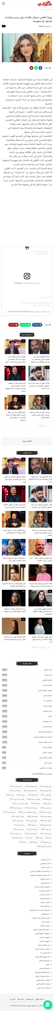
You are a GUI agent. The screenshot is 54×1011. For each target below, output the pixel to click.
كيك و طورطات (47, 721)
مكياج (48, 964)
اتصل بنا (12, 999)
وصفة (22, 842)
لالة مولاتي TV (47, 701)
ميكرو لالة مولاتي (47, 680)
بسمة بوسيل (45, 808)
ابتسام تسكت (16, 786)
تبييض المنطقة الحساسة (27, 812)
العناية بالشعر (47, 695)
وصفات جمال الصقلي (43, 980)
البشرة (20, 795)
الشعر (10, 795)
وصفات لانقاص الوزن (45, 757)
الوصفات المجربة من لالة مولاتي (40, 910)
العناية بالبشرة (47, 685)
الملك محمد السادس (20, 803)
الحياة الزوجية (45, 883)
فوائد (38, 838)
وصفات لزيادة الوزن (46, 768)
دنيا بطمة (32, 825)
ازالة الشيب (15, 791)
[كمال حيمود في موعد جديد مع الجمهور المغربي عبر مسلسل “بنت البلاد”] (39, 373)
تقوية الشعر (32, 816)
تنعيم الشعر (17, 821)
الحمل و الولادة (45, 879)
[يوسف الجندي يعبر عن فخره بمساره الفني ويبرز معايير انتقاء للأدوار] (39, 402)
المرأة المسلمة (45, 906)
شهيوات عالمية (47, 747)
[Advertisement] (27, 217)
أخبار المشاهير (47, 711)
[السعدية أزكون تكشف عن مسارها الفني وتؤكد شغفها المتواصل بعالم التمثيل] (40, 598)
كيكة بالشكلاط (17, 838)
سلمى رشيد (18, 829)
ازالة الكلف (33, 795)
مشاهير (33, 842)
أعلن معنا (20, 999)
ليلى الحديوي (46, 842)
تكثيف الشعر (45, 821)
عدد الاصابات (15, 834)
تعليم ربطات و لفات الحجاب (41, 918)
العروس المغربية (44, 890)
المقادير (47, 803)
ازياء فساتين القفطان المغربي (43, 737)
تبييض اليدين (9, 812)
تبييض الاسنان (31, 808)
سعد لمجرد (46, 829)
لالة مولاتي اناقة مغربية (45, 732)
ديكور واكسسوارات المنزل (41, 929)
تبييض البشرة (16, 808)
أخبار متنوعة (48, 675)
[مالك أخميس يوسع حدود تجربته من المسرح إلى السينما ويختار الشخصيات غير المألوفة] (40, 572)
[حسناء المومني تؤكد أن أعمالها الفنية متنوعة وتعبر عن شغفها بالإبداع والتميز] (13, 598)
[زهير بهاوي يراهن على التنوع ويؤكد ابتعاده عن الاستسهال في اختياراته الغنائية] (40, 626)
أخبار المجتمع (48, 670)
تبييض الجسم (45, 812)
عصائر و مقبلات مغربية (45, 742)
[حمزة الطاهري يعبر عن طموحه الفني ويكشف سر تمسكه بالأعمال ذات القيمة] (39, 346)
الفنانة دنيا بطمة (33, 799)
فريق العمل (29, 999)
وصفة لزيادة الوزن (44, 846)
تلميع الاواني (31, 821)
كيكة (29, 838)
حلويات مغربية (47, 706)
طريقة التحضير (31, 834)
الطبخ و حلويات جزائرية (42, 886)
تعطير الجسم (46, 816)
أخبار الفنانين (45, 786)
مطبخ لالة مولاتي (44, 960)
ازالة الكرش (46, 795)
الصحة (50, 716)
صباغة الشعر (45, 834)
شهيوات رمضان (47, 752)
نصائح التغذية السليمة (42, 972)
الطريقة (47, 799)
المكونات (35, 803)
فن (48, 838)
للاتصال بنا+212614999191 (42, 774)
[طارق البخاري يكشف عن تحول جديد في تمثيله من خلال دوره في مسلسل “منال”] (15, 346)
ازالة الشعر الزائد (30, 791)
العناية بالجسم (47, 726)
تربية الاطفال (45, 914)
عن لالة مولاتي (39, 999)
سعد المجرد (19, 825)
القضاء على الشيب (17, 799)
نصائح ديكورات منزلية (42, 976)
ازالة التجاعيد (45, 791)
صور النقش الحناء (44, 945)
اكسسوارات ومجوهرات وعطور (40, 875)
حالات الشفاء (45, 825)
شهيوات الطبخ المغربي (45, 690)
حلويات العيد (48, 763)
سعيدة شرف (32, 829)
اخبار (4, 26)
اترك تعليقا (26, 441)
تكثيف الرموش (18, 816)
